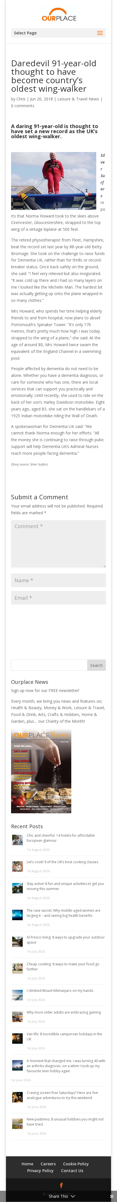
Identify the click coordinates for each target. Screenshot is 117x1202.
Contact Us (72, 1170)
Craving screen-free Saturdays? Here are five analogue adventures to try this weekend (62, 1095)
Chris (21, 99)
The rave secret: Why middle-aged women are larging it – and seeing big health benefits (64, 913)
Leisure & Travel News (78, 99)
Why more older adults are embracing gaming (64, 1012)
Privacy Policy (40, 1170)
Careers (48, 1163)
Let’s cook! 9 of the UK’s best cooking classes (62, 862)
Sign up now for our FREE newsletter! (45, 690)
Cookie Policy (76, 1163)
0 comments (22, 105)
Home (27, 1163)
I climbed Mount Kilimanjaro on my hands (60, 990)
